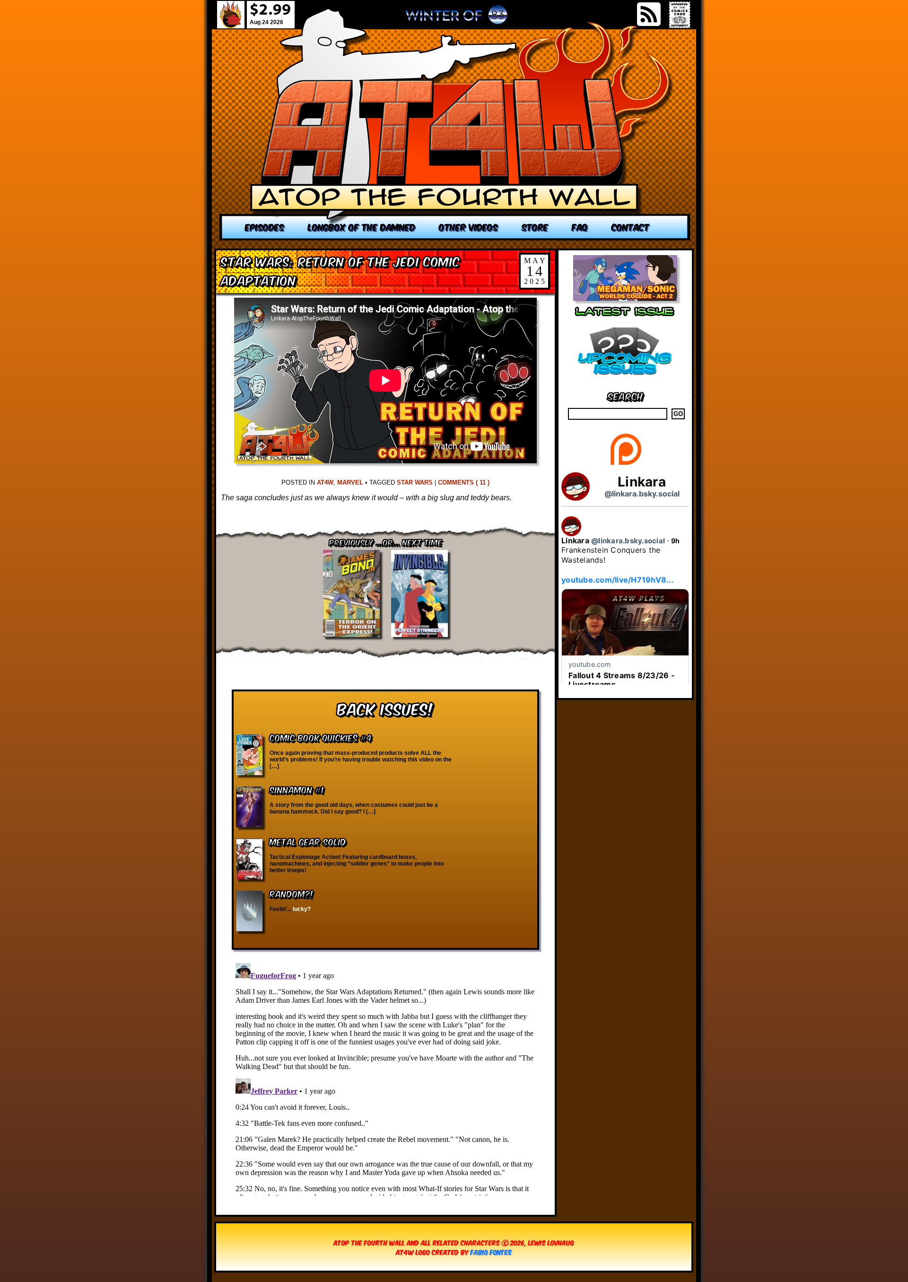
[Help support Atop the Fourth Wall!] (625, 464)
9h (675, 541)
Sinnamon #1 (297, 789)
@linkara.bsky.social (642, 493)
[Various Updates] (625, 381)
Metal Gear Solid (308, 841)
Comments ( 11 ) (463, 482)
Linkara (642, 482)
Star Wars (415, 482)
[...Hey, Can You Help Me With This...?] (456, 18)
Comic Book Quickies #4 (321, 737)
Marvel (350, 482)
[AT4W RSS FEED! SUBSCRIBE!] (649, 14)
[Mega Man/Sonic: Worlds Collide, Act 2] (625, 298)
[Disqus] (385, 1077)
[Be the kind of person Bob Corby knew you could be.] (454, 124)
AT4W (325, 482)
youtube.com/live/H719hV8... (617, 579)
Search (625, 395)
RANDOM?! (292, 893)
